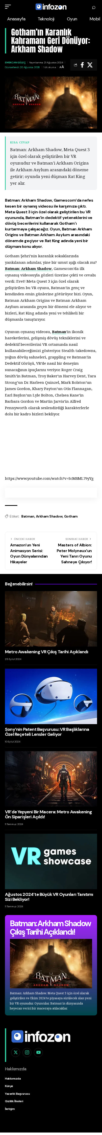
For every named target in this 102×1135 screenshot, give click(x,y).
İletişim (10, 1109)
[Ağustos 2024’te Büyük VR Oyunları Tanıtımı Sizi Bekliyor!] (51, 861)
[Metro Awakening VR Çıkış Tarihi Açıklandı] (51, 619)
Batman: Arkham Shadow (28, 268)
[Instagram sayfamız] (27, 1052)
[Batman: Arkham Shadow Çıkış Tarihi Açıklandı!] (51, 963)
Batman (59, 331)
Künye (9, 1086)
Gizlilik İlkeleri (14, 1101)
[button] (9, 7)
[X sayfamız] (15, 1052)
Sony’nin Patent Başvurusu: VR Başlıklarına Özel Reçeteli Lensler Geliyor (47, 731)
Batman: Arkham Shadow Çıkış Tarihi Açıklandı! (50, 927)
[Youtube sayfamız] (38, 1052)
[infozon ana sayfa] (41, 1036)
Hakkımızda (13, 1079)
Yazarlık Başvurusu (17, 1094)
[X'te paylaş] (89, 65)
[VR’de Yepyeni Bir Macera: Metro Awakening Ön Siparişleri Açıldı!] (51, 779)
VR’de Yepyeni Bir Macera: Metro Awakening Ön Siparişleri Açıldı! (48, 814)
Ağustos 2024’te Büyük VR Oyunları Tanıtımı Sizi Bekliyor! (49, 896)
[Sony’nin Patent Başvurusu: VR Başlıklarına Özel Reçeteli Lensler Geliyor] (51, 696)
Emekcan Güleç (15, 62)
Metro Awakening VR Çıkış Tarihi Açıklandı (46, 652)
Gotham (71, 516)
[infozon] (51, 6)
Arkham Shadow (49, 516)
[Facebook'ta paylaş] (82, 65)
